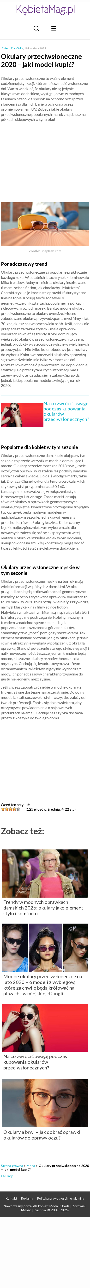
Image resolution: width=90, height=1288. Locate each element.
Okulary (7, 1176)
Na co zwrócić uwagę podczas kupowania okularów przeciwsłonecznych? (66, 411)
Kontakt (11, 1198)
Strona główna (12, 1166)
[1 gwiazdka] (3, 809)
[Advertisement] (45, 160)
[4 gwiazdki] (14, 809)
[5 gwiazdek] (18, 809)
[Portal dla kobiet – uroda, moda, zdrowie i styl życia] (45, 10)
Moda (31, 1166)
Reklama (27, 1198)
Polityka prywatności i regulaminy (60, 1198)
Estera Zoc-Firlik (12, 48)
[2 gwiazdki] (7, 809)
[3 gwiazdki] (10, 809)
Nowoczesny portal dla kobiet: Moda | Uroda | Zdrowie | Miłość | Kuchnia (45, 1208)
